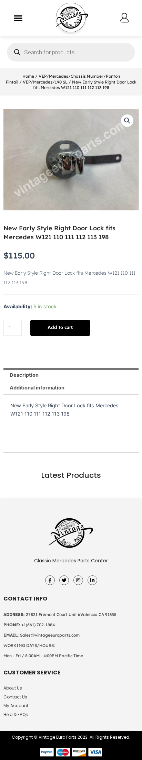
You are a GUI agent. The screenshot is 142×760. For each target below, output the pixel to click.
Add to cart (60, 328)
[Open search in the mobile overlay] (71, 52)
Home (28, 76)
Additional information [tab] (37, 388)
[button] (18, 18)
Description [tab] (24, 375)
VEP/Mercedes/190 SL (45, 82)
